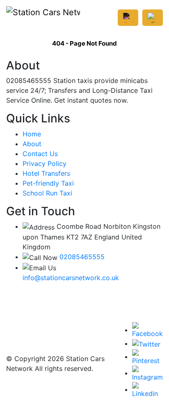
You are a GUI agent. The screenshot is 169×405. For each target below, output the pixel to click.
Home (32, 134)
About (32, 144)
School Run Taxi (47, 193)
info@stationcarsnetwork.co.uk (71, 278)
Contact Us (40, 154)
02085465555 (82, 257)
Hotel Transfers (46, 173)
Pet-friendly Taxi (48, 183)
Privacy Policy (44, 163)
